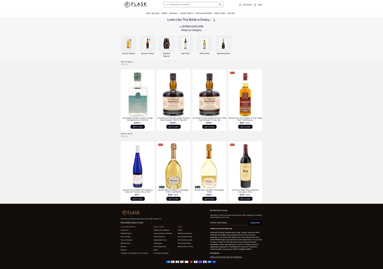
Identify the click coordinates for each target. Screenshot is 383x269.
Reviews (123, 250)
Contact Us (124, 230)
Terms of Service (126, 240)
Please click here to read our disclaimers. (226, 257)
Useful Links (159, 227)
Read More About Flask (132, 223)
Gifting (231, 13)
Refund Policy (125, 243)
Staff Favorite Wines (185, 233)
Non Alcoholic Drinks (185, 236)
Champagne (158, 243)
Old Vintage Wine (160, 246)
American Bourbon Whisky (163, 233)
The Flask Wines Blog (161, 253)
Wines (164, 13)
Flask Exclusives (159, 236)
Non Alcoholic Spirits (185, 240)
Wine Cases (219, 13)
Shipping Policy (126, 233)
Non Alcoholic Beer (184, 243)
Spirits (156, 250)
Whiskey (173, 13)
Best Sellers (152, 13)
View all (124, 64)
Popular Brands (203, 13)
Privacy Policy (125, 236)
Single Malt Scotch (160, 240)
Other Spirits (186, 13)
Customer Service (128, 227)
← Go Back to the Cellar (191, 26)
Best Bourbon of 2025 (185, 246)
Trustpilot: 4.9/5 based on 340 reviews (134, 253)
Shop (180, 227)
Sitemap (123, 246)
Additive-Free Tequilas (161, 230)
